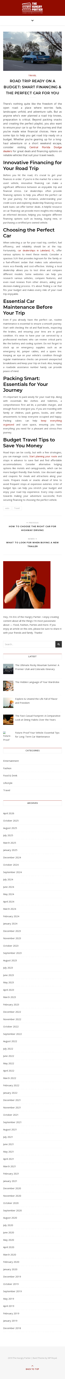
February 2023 (11, 1004)
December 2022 (12, 1011)
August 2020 (10, 1217)
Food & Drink (10, 775)
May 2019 (8, 1298)
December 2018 (12, 1328)
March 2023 (9, 997)
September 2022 (12, 1033)
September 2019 (12, 1291)
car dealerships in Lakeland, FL (36, 250)
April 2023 (8, 989)
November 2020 (12, 1195)
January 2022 (10, 1092)
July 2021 (8, 1136)
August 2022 (10, 1041)
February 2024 (11, 916)
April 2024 (8, 901)
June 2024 (8, 886)
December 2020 (12, 1188)
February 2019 (11, 1313)
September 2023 (12, 952)
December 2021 (12, 1100)
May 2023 (8, 982)
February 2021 (11, 1173)
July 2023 (8, 967)
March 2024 (9, 908)
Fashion (7, 768)
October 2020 (11, 1203)
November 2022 (12, 1019)
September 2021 (12, 1122)
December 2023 (12, 931)
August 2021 (10, 1129)
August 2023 (10, 960)
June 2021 (8, 1144)
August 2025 (10, 828)
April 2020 (8, 1247)
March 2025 (9, 842)
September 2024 (12, 872)
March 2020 (9, 1254)
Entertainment (11, 760)
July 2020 (8, 1225)
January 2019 (10, 1320)
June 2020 (8, 1232)
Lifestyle (7, 782)
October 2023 (11, 945)
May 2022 (8, 1063)
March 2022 (9, 1078)
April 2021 (8, 1158)
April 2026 (8, 813)
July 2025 (8, 835)
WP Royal (52, 1358)
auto (7, 508)
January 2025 (10, 850)
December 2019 (12, 1276)
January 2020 (10, 1269)
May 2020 (8, 1239)
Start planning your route (43, 456)
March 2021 (9, 1166)
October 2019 (11, 1284)
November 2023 (12, 938)
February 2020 (11, 1261)
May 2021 (8, 1151)
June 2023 (8, 975)
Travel (32, 75)
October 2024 (11, 864)
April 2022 (8, 1070)
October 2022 (11, 1026)
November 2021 (12, 1107)
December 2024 (12, 857)
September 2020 (12, 1210)
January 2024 (10, 923)
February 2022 (11, 1085)
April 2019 (8, 1306)
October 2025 (11, 820)
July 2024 (8, 879)
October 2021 (11, 1114)
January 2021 (10, 1181)
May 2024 (8, 894)
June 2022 (8, 1055)
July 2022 (8, 1048)
